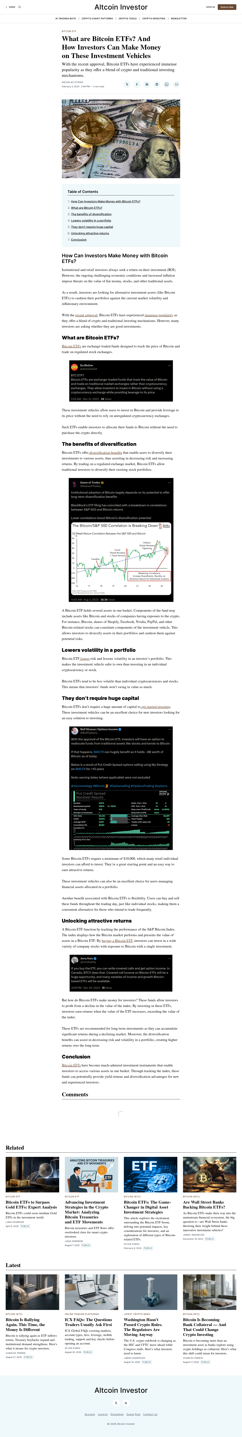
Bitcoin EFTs (71, 1065)
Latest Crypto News (137, 1314)
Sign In (210, 7)
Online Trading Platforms (82, 1314)
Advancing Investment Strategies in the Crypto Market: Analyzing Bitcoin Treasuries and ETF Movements (86, 1212)
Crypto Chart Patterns (97, 18)
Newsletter (179, 18)
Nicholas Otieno (72, 82)
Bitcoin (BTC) (132, 1196)
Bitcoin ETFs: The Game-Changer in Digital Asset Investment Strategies (147, 1207)
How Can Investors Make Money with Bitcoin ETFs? (105, 201)
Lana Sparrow (15, 1222)
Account (90, 1414)
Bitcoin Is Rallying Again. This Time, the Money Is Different (25, 1324)
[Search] (19, 7)
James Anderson (193, 1234)
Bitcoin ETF (69, 31)
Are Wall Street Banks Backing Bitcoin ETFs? (204, 1204)
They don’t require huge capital (92, 227)
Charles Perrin (16, 1353)
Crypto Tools (128, 18)
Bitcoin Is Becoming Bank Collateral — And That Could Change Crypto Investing (204, 1326)
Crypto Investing (153, 18)
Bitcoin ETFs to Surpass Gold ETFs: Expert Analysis (31, 1204)
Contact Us (150, 1414)
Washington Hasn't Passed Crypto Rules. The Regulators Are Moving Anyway (143, 1326)
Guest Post (133, 1414)
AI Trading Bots (65, 18)
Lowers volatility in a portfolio (91, 220)
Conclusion (79, 239)
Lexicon (103, 1414)
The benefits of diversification (91, 214)
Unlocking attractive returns (90, 233)
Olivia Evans (131, 1244)
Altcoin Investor (121, 7)
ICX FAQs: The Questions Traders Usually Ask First (88, 1321)
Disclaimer (117, 1414)
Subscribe (227, 6)
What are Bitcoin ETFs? (86, 208)
